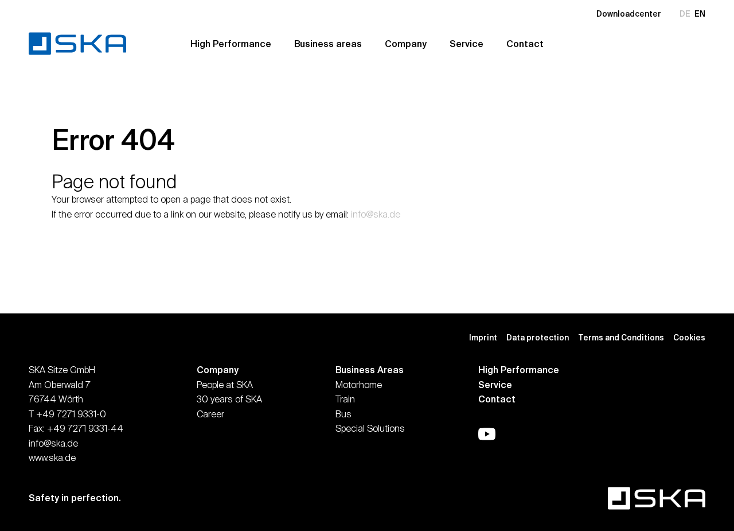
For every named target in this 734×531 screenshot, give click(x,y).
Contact (525, 43)
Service (466, 43)
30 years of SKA (229, 399)
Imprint (483, 337)
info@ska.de (375, 214)
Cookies (689, 337)
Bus (343, 414)
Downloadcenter (628, 13)
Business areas (328, 43)
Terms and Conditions (621, 337)
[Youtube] (486, 434)
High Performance (230, 43)
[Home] (86, 43)
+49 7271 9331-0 (71, 414)
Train (345, 399)
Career (210, 414)
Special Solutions (370, 428)
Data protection (537, 337)
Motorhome (358, 384)
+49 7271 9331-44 (85, 428)
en (699, 13)
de (685, 13)
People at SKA (225, 384)
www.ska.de (52, 457)
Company (406, 43)
